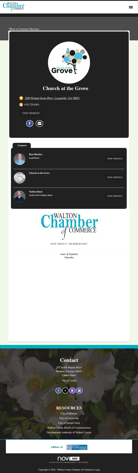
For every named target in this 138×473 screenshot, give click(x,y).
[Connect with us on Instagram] (72, 391)
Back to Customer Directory (24, 28)
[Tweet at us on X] (65, 391)
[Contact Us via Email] (79, 391)
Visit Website (31, 113)
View (114, 158)
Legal (97, 469)
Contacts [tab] (22, 145)
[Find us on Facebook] (58, 391)
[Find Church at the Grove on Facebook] (29, 123)
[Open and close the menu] (79, 7)
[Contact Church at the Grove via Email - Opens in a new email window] (39, 123)
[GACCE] (76, 447)
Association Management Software (69, 462)
